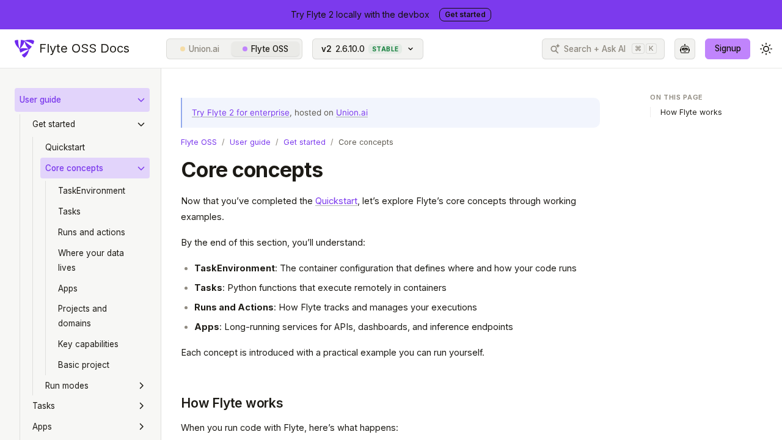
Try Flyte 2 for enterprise (241, 112)
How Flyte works (232, 403)
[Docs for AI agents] (684, 48)
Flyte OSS (269, 49)
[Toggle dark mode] (766, 48)
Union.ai (204, 49)
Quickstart (336, 201)
